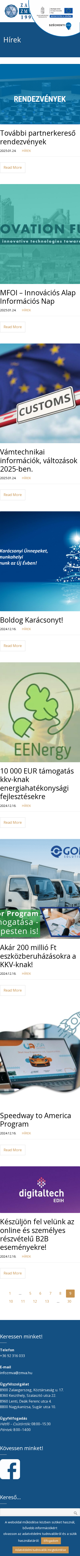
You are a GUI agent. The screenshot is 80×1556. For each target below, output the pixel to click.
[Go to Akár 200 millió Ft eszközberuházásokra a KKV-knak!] (40, 889)
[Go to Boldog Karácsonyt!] (40, 561)
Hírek (26, 151)
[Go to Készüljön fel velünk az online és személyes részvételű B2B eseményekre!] (40, 1189)
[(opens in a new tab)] (40, 94)
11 (23, 1301)
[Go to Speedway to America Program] (40, 1057)
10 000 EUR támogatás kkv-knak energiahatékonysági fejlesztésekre (37, 783)
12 (35, 1301)
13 (47, 1301)
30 (69, 1301)
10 (11, 1301)
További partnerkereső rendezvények (38, 137)
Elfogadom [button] (51, 1541)
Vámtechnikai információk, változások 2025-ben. (38, 460)
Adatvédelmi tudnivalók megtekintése (40, 1550)
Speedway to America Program (35, 1120)
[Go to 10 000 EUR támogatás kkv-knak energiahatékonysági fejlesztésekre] (40, 712)
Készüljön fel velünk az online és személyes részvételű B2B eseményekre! (37, 1234)
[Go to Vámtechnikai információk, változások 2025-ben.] (40, 393)
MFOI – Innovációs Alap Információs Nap (38, 297)
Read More (13, 167)
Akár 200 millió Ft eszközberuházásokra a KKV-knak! (38, 956)
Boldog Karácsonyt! (31, 620)
